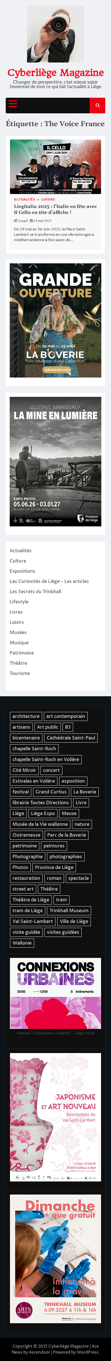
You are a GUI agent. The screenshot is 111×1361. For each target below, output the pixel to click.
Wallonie (22, 943)
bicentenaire (26, 738)
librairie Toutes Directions (41, 803)
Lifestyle (19, 602)
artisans (21, 727)
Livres (16, 612)
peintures (54, 846)
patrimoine (25, 846)
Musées (18, 633)
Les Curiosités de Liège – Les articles (49, 581)
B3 (68, 727)
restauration (26, 878)
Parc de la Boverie (66, 835)
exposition (73, 781)
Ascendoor (39, 1352)
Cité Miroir (24, 770)
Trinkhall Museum (69, 911)
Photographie (28, 857)
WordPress (87, 1352)
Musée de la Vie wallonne (40, 824)
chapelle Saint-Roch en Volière (46, 759)
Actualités (24, 199)
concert (51, 770)
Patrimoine (22, 653)
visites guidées (63, 932)
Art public (47, 727)
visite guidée (26, 932)
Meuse (69, 813)
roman (54, 878)
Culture (18, 561)
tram (61, 900)
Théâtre (18, 663)
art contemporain (65, 716)
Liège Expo (43, 813)
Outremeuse (26, 835)
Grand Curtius (51, 792)
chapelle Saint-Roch (34, 749)
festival (21, 792)
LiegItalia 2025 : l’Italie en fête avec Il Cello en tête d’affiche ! (55, 209)
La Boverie (84, 792)
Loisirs (48, 199)
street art (23, 889)
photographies (66, 857)
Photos (20, 867)
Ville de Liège (74, 921)
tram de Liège (28, 911)
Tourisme (20, 673)
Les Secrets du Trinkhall (35, 592)
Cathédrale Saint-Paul (71, 738)
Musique (19, 643)
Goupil (23, 221)
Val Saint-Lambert (33, 921)
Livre (81, 803)
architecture (26, 716)
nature (82, 824)
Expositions (22, 571)
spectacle (78, 878)
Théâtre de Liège (31, 900)
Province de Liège (54, 867)
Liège (18, 813)
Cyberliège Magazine (55, 72)
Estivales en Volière (34, 781)
